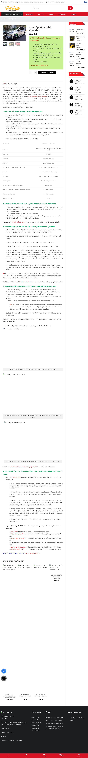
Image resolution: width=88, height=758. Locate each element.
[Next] (23, 33)
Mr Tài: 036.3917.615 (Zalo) (53, 720)
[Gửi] (70, 8)
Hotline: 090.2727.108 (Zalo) (54, 724)
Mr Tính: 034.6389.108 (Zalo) (54, 717)
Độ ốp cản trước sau (18, 547)
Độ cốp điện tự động (18, 222)
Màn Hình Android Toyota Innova (79, 81)
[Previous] (5, 33)
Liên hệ (73, 14)
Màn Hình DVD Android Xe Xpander (41, 695)
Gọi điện (9, 756)
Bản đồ (44, 756)
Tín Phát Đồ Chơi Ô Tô (32, 553)
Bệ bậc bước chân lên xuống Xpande (23, 467)
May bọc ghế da (16, 549)
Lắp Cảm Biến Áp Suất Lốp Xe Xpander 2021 (56, 576)
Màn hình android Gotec (23, 282)
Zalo (61, 756)
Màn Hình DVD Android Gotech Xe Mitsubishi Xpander (9, 696)
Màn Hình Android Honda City (78, 105)
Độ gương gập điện (17, 534)
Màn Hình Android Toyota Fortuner (78, 90)
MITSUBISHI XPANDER (14, 19)
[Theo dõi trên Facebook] (85, 2)
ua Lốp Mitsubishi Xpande (38, 96)
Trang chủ (3, 19)
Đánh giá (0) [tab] (12, 84)
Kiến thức (62, 14)
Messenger (79, 756)
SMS (26, 756)
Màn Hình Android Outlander (78, 112)
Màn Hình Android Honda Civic (79, 97)
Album (51, 14)
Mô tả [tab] (5, 84)
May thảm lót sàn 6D (18, 538)
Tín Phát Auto (16, 477)
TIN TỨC (40, 14)
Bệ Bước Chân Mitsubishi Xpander (25, 695)
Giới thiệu (29, 14)
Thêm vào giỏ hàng (47, 72)
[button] (12, 14)
